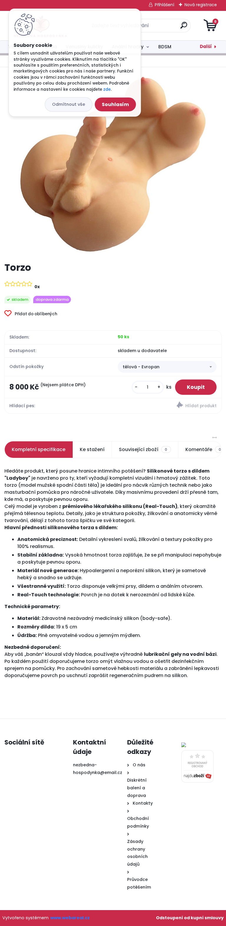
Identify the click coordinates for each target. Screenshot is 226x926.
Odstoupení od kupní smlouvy (190, 918)
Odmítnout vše (68, 104)
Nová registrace (201, 5)
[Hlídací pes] (167, 406)
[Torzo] (113, 164)
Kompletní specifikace (38, 449)
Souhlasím (115, 104)
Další (206, 46)
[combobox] (167, 367)
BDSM (164, 47)
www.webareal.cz (70, 918)
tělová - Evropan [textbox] (141, 367)
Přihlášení (164, 5)
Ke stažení (92, 449)
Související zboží (143, 449)
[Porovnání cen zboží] (197, 754)
